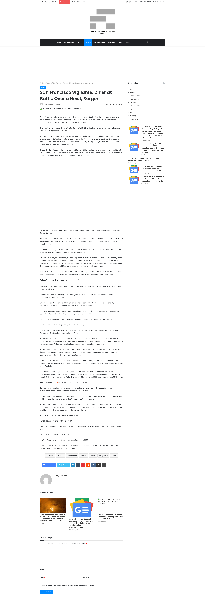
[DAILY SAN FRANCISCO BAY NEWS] (102, 21)
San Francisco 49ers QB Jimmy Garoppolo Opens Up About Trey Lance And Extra (110, 517)
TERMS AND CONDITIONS (142, 2)
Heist (84, 455)
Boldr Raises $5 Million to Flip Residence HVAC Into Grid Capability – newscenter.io (152, 179)
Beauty (131, 89)
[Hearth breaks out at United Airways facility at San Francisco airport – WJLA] (134, 169)
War (114, 455)
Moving (88, 42)
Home (59, 42)
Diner (61, 455)
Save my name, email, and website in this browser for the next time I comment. (69, 585)
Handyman (111, 42)
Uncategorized (134, 119)
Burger (50, 455)
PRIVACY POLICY (158, 2)
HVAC (120, 42)
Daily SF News (48, 104)
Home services (69, 42)
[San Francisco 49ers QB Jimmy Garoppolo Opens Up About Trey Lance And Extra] (110, 505)
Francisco (73, 455)
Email (42, 577)
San (93, 455)
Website (86, 577)
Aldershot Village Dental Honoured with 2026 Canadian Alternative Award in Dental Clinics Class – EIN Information (152, 148)
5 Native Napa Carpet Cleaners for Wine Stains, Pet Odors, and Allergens (95, 2)
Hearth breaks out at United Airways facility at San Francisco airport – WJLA (152, 168)
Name (42, 569)
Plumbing (80, 42)
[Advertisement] (102, 64)
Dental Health (134, 99)
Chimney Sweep (99, 42)
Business (132, 92)
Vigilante (104, 455)
